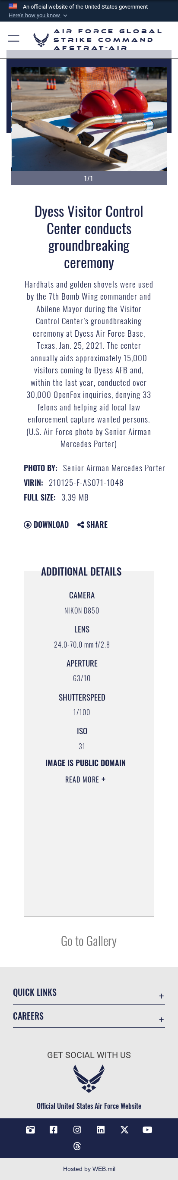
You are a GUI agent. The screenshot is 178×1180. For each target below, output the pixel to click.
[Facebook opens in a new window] (53, 1130)
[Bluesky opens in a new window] (100, 1142)
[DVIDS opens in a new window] (30, 1130)
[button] (39, 15)
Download (50, 524)
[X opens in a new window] (124, 1130)
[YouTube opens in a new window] (147, 1130)
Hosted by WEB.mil (89, 1168)
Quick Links (35, 992)
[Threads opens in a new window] (77, 1146)
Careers (28, 1016)
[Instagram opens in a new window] (77, 1130)
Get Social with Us (89, 1055)
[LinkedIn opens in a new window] (100, 1130)
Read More (83, 779)
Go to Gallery (89, 940)
